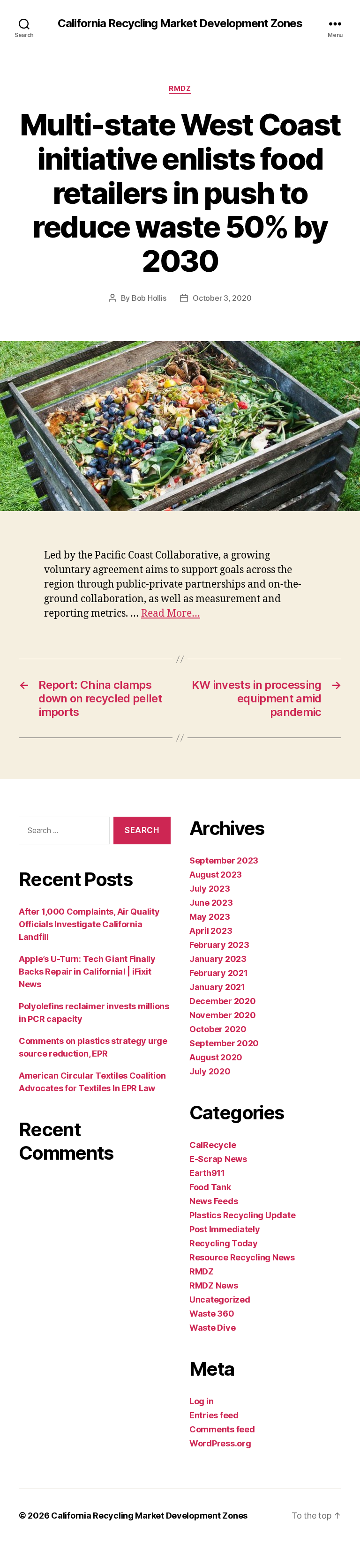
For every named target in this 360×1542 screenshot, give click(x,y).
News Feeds (213, 1201)
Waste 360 (211, 1314)
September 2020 (224, 1043)
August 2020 (215, 1057)
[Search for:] (62, 832)
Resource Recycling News (242, 1257)
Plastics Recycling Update (242, 1215)
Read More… (170, 613)
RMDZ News (213, 1285)
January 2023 (218, 959)
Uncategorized (219, 1299)
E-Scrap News (218, 1159)
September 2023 (223, 860)
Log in (201, 1401)
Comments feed (222, 1429)
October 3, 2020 (222, 298)
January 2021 (217, 987)
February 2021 (218, 973)
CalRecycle (212, 1145)
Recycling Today (223, 1243)
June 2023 (211, 903)
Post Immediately (224, 1229)
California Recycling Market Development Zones (180, 23)
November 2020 (222, 1015)
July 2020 (210, 1071)
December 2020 (222, 1001)
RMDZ (180, 88)
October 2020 (218, 1029)
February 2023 (219, 945)
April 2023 (210, 931)
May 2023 (209, 917)
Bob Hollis (149, 298)
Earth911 (207, 1173)
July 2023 (209, 889)
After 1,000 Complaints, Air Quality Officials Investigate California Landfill (89, 924)
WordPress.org (220, 1443)
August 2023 (215, 874)
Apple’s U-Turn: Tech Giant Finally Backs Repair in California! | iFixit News (87, 971)
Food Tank (210, 1187)
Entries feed (214, 1415)
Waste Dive (212, 1328)
